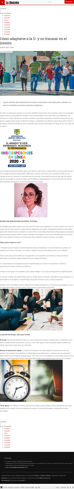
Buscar (70, 2)
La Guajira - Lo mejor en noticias (41, 475)
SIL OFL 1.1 (23, 480)
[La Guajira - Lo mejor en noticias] (12, 2)
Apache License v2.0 (44, 478)
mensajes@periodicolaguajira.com (18, 467)
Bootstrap (4, 478)
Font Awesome (5, 480)
